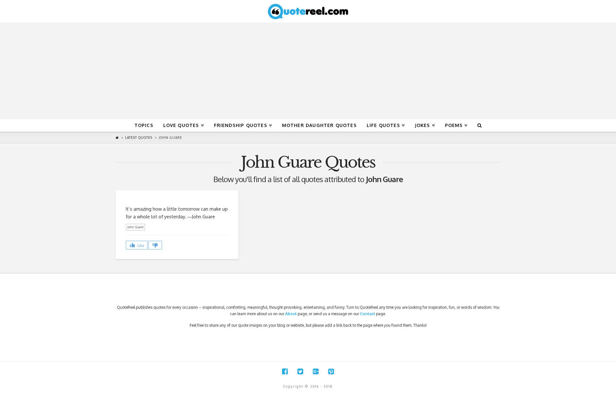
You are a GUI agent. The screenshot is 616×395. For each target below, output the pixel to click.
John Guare (170, 137)
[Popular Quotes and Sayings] (308, 11)
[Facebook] (285, 371)
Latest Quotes (138, 137)
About (291, 313)
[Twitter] (300, 371)
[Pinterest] (331, 371)
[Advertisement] (308, 71)
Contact (367, 313)
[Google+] (316, 371)
